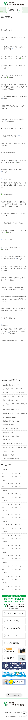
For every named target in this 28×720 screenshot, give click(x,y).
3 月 (16, 476)
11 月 (7, 483)
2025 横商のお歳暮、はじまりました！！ (15, 458)
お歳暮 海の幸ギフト (9, 455)
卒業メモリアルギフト (9, 432)
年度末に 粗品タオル (9, 425)
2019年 (5, 542)
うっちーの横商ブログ (10, 380)
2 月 (20, 476)
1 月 (25, 476)
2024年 (5, 490)
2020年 (5, 531)
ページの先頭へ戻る (15, 695)
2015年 (5, 583)
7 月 (25, 473)
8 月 (20, 473)
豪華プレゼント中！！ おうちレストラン (15, 413)
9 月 (16, 483)
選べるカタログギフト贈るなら (12, 436)
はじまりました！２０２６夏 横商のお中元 (15, 405)
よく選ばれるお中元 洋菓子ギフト (13, 389)
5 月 (8, 476)
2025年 (5, 480)
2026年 (5, 470)
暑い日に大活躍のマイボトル (11, 410)
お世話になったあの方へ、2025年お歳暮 (14, 447)
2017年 (5, 562)
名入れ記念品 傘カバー (10, 417)
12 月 (3, 483)
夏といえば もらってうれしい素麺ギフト (15, 392)
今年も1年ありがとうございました (12, 443)
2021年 (5, 521)
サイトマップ (20, 712)
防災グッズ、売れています (10, 428)
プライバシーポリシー (10, 712)
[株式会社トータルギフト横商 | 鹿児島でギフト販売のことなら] (14, 3)
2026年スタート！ (8, 440)
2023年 (5, 500)
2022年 (5, 511)
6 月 (3, 476)
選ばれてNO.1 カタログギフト (12, 421)
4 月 (12, 476)
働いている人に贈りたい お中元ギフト (14, 396)
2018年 (5, 552)
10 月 (11, 483)
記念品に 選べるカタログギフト (12, 385)
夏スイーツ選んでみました (10, 400)
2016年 (5, 573)
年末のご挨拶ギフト (8, 451)
